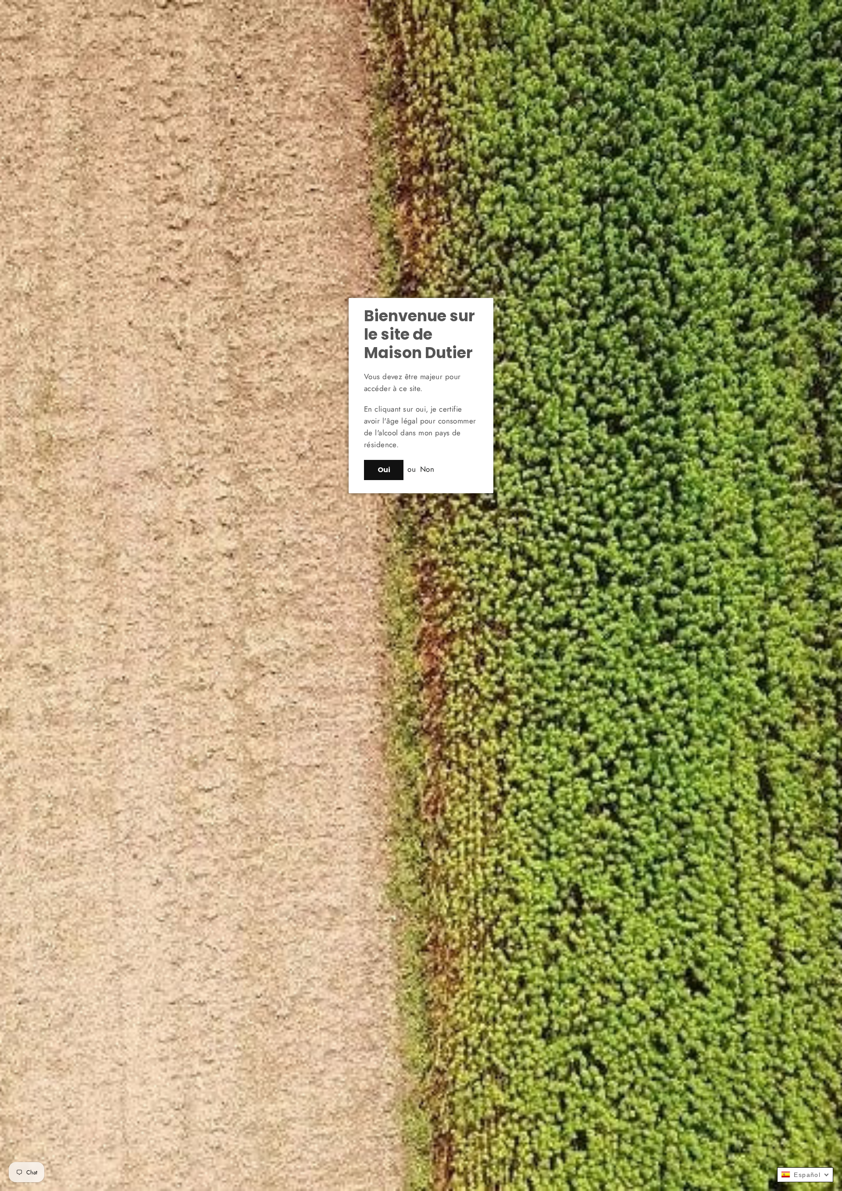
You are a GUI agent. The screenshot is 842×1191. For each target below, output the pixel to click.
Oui (384, 470)
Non (427, 469)
